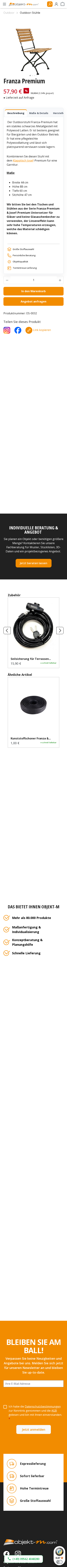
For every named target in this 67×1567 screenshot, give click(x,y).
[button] (23, 1559)
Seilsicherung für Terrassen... (31, 659)
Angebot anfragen (33, 301)
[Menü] (4, 4)
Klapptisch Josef (23, 160)
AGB (54, 1410)
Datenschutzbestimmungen (43, 1406)
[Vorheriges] (7, 630)
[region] (33, 47)
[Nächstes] (60, 630)
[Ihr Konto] (56, 4)
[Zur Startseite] (33, 1542)
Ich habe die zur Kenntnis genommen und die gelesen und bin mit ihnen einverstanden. (35, 1413)
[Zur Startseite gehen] (25, 4)
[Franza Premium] (33, 47)
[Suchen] (50, 4)
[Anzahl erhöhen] (60, 280)
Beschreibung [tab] (15, 113)
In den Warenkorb (33, 291)
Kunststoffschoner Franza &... (31, 738)
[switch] (59, 1562)
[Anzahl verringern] (7, 280)
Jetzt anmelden (33, 1429)
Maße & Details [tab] (38, 113)
